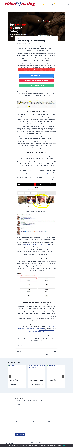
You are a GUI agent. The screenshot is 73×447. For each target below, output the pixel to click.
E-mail (32, 421)
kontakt (40, 442)
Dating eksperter (21, 43)
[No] (71, 445)
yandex (47, 174)
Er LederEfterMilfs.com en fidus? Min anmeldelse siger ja (36, 380)
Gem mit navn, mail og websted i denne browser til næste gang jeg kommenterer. (34, 425)
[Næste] (63, 376)
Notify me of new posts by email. (24, 431)
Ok (64, 445)
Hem (28, 442)
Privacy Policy (33, 442)
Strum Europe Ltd (21, 345)
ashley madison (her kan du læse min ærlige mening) (36, 244)
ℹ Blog (67, 4)
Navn (17, 421)
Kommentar (19, 404)
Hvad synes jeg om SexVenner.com (49, 353)
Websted (47, 421)
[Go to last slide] (10, 376)
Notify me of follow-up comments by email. (27, 428)
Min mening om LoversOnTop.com (23, 353)
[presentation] (17, 370)
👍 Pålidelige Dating (48, 4)
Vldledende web (20, 38)
